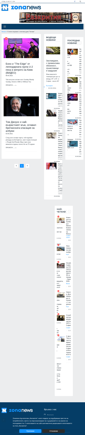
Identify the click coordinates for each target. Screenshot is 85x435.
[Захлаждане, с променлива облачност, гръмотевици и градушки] (53, 50)
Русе (67, 254)
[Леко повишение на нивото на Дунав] (61, 249)
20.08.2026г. (57, 389)
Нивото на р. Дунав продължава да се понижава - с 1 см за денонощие (70, 298)
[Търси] (80, 1)
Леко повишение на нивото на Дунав (70, 249)
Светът (60, 106)
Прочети (9, 85)
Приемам (30, 431)
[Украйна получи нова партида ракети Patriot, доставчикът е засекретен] (51, 112)
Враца (68, 283)
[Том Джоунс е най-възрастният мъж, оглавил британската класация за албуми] (21, 106)
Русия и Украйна (61, 127)
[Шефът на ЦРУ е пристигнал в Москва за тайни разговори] (51, 96)
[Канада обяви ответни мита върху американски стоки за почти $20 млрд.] (72, 122)
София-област (68, 236)
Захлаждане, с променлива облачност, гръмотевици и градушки (53, 66)
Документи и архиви (62, 158)
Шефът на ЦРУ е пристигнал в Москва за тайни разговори (62, 99)
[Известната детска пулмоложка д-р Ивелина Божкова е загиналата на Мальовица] (61, 220)
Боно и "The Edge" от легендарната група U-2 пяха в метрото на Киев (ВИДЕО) (19, 68)
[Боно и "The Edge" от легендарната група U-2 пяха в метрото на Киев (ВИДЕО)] (21, 48)
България (49, 85)
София (68, 327)
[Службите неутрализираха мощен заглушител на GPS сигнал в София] (61, 318)
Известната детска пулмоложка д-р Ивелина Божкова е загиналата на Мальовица (70, 226)
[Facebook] (75, 1)
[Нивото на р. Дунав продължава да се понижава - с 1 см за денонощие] (61, 295)
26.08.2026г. (52, 88)
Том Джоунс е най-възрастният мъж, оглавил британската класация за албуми (21, 126)
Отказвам (53, 431)
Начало (4, 31)
